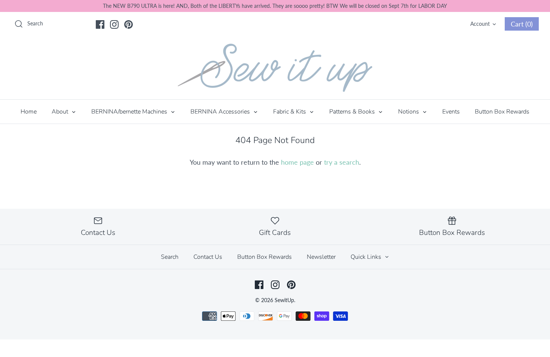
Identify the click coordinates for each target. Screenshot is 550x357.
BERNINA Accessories (220, 112)
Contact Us (207, 257)
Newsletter (321, 257)
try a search (341, 162)
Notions (409, 112)
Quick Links (367, 257)
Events (451, 112)
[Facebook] (100, 24)
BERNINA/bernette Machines (130, 112)
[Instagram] (114, 24)
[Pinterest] (128, 24)
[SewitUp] (275, 68)
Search (169, 257)
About (61, 112)
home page (297, 162)
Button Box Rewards (502, 112)
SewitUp (284, 300)
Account (480, 24)
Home (29, 112)
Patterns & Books (352, 112)
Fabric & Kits (290, 112)
